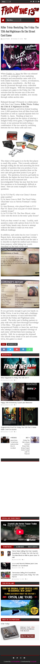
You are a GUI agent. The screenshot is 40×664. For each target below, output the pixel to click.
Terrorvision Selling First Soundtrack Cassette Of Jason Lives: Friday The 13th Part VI (25, 575)
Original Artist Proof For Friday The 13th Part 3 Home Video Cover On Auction (18, 428)
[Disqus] (20, 489)
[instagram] (36, 1)
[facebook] (34, 1)
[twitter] (31, 1)
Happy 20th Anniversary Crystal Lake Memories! (16, 402)
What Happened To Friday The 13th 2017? (15, 378)
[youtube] (38, 1)
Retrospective (12, 344)
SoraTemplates (15, 661)
